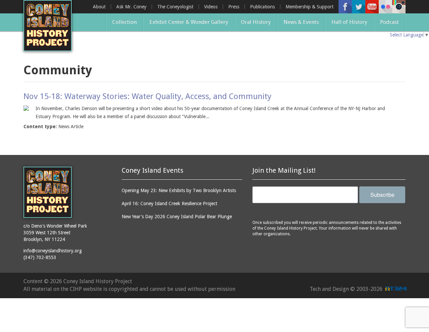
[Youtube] (372, 6)
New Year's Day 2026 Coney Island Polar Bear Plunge (177, 216)
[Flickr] (385, 6)
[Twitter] (358, 6)
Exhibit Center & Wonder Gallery (188, 22)
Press (233, 6)
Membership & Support (309, 6)
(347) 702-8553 (39, 257)
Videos (211, 6)
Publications (262, 6)
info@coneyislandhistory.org (52, 250)
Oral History (256, 22)
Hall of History (349, 22)
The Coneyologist (175, 6)
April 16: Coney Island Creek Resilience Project (169, 203)
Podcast (389, 22)
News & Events (301, 22)
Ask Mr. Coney (131, 6)
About (99, 6)
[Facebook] (345, 6)
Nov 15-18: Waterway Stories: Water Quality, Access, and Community (147, 96)
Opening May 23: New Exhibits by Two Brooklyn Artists (179, 190)
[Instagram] (399, 6)
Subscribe (382, 194)
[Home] (47, 25)
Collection (124, 22)
